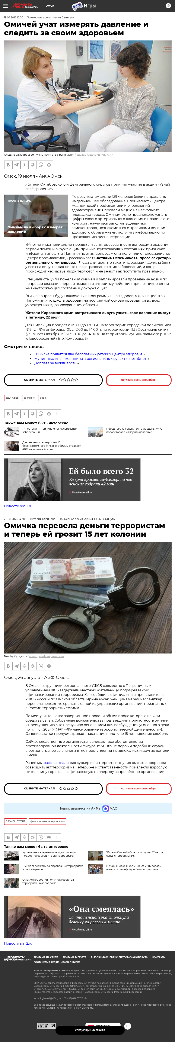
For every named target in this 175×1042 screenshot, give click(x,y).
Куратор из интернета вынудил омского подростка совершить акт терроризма (49, 854)
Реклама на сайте (46, 957)
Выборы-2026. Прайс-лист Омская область (119, 957)
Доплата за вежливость (55, 363)
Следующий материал (90, 1030)
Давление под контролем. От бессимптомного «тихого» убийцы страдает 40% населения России (51, 446)
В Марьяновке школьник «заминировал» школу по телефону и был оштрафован (133, 867)
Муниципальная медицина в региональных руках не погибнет (90, 359)
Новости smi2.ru (18, 506)
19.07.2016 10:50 (13, 17)
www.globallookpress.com (46, 656)
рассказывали (56, 763)
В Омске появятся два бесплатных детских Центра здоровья (88, 354)
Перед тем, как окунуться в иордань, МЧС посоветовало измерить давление (134, 430)
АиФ (110, 154)
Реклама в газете (74, 957)
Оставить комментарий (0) (138, 380)
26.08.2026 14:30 (14, 519)
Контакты (158, 957)
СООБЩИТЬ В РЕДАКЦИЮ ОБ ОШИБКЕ (57, 962)
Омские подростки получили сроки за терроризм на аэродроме (48, 881)
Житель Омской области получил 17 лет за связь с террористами (134, 854)
